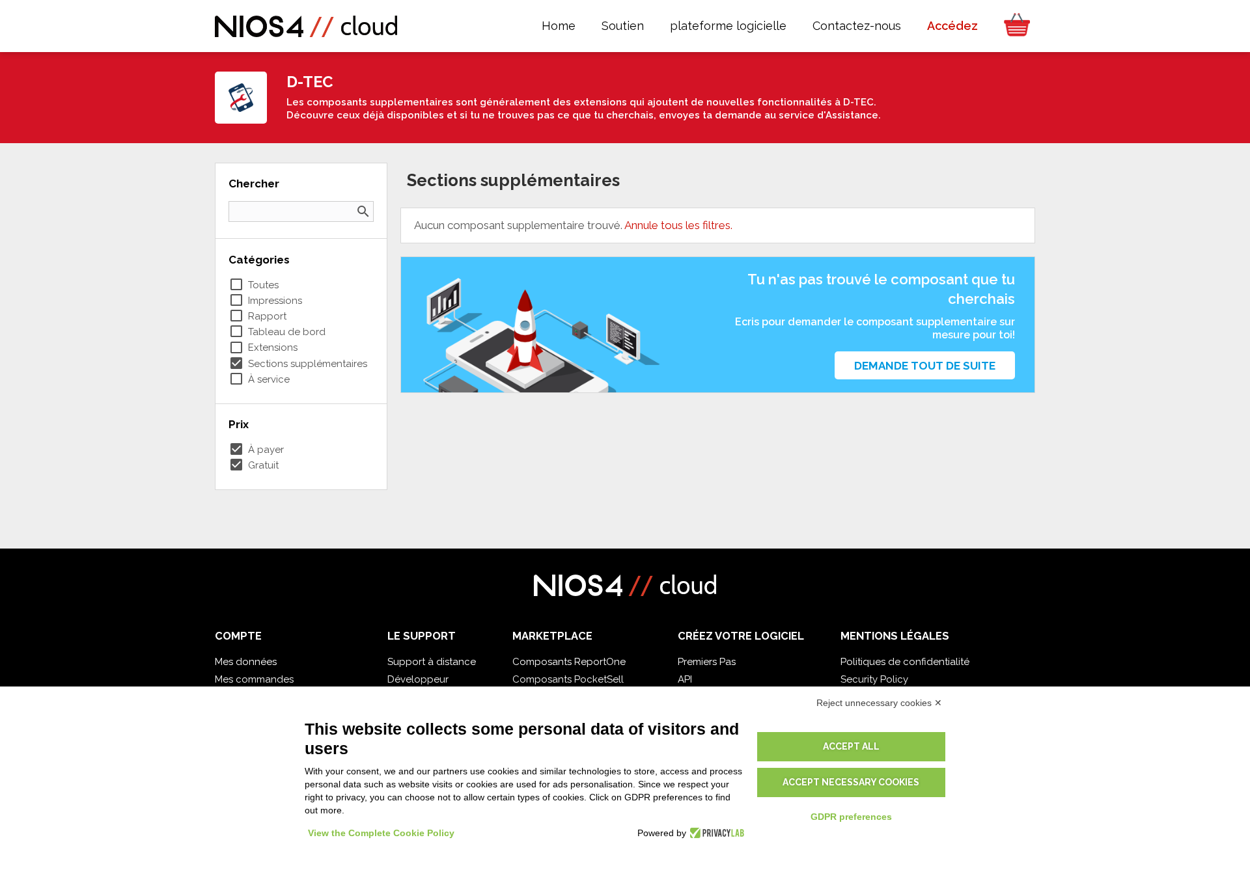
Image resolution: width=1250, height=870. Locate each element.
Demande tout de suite (924, 365)
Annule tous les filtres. (678, 225)
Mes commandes (254, 679)
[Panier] (1013, 26)
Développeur (418, 679)
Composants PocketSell (568, 679)
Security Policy (874, 679)
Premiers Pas (707, 662)
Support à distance (431, 662)
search (363, 211)
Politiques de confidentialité (904, 662)
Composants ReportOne (569, 662)
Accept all (851, 746)
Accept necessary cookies (851, 782)
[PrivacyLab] (715, 832)
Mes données (246, 662)
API (685, 679)
